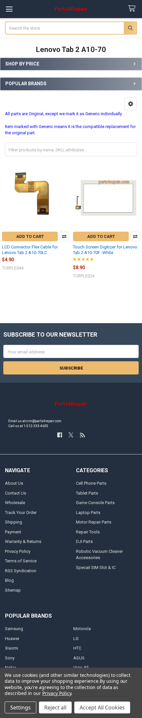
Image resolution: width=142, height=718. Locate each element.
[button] (130, 104)
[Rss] (82, 435)
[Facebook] (59, 435)
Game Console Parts (95, 502)
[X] (71, 435)
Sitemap (13, 590)
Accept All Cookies (102, 707)
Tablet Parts (87, 493)
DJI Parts (84, 541)
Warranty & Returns (23, 541)
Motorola (82, 628)
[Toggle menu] (9, 9)
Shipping (13, 522)
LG (76, 638)
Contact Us (15, 493)
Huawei (12, 638)
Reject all (55, 707)
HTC (77, 648)
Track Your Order (21, 512)
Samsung (14, 628)
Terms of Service (21, 560)
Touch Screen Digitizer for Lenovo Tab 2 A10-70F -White (105, 249)
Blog (9, 580)
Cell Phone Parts (91, 483)
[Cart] (133, 8)
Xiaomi (11, 648)
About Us (14, 483)
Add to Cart (30, 236)
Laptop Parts (88, 512)
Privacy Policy (17, 551)
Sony (10, 657)
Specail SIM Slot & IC (96, 567)
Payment (13, 531)
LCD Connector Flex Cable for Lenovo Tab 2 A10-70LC (30, 249)
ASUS (79, 657)
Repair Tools (88, 531)
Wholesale (15, 502)
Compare (64, 236)
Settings (20, 707)
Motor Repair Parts (93, 522)
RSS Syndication (20, 570)
